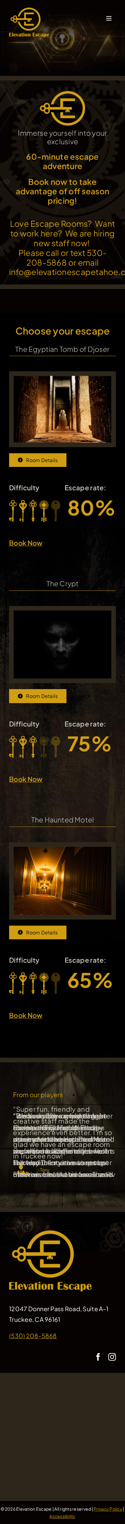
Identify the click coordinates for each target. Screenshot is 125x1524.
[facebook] (98, 1357)
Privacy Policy (108, 1509)
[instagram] (112, 1357)
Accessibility (62, 1516)
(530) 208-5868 (33, 1335)
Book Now (26, 543)
